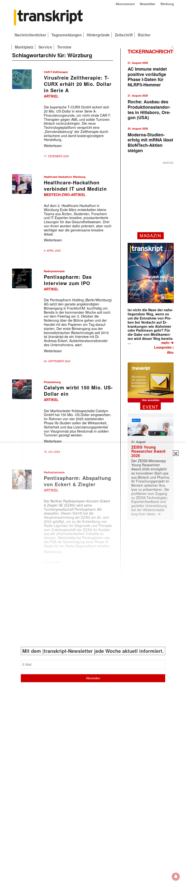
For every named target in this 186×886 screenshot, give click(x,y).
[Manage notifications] (176, 876)
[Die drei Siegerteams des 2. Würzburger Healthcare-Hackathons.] (22, 184)
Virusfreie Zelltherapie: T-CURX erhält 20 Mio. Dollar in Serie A (78, 84)
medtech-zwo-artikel (65, 194)
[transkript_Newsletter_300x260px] (151, 382)
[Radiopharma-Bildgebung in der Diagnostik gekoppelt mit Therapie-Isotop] (22, 278)
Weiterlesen (53, 145)
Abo (170, 352)
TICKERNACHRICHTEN (154, 51)
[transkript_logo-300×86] (48, 18)
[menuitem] (125, 3)
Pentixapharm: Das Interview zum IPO (68, 280)
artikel (51, 96)
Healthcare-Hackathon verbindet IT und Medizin (75, 185)
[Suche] (171, 47)
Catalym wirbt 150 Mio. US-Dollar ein (78, 390)
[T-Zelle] (22, 79)
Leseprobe (163, 347)
